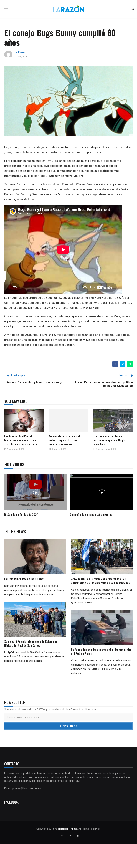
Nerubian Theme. (67, 828)
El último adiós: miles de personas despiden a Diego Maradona (109, 440)
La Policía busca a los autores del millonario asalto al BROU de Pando (101, 652)
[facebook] (115, 364)
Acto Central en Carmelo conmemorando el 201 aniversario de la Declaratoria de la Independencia (101, 581)
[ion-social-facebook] (62, 836)
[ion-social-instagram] (78, 836)
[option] (36, 495)
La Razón (20, 52)
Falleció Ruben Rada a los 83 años (24, 579)
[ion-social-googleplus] (70, 836)
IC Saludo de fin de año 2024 (21, 514)
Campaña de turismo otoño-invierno (91, 514)
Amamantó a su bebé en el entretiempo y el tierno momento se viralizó (64, 440)
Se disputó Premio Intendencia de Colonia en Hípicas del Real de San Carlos (30, 643)
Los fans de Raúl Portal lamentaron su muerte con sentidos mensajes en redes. (21, 440)
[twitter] (123, 364)
